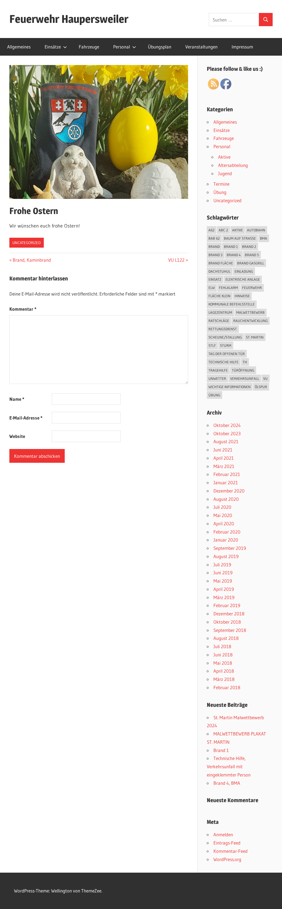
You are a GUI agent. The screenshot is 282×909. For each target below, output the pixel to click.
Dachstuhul (219, 271)
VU (265, 378)
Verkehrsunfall (244, 378)
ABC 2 (223, 230)
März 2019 (223, 597)
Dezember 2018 (229, 613)
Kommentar (22, 309)
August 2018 (226, 638)
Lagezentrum (220, 312)
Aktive (224, 157)
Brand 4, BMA (226, 783)
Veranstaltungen (201, 47)
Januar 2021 (225, 482)
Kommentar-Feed (230, 851)
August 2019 (225, 556)
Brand (214, 246)
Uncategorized (26, 242)
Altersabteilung (233, 165)
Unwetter (217, 378)
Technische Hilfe (223, 362)
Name (16, 399)
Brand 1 (231, 246)
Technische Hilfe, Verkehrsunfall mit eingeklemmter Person (229, 766)
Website (17, 436)
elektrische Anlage (243, 279)
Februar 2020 (226, 532)
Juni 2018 (223, 655)
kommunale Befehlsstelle (231, 304)
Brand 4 (234, 255)
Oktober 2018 (227, 622)
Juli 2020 (222, 507)
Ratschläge (218, 320)
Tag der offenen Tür (226, 353)
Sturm (225, 345)
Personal (121, 47)
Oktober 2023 (227, 433)
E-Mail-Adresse (25, 418)
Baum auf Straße (240, 238)
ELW (211, 287)
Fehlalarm (228, 287)
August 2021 (225, 441)
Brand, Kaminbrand (31, 260)
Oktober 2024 (227, 425)
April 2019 (223, 589)
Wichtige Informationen (229, 387)
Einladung (244, 271)
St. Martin (255, 337)
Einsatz (214, 279)
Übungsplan (159, 47)
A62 (211, 230)
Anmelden (223, 834)
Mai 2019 (222, 581)
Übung (219, 192)
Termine (221, 184)
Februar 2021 (226, 474)
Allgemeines (19, 47)
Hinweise (242, 296)
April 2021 (223, 458)
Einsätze (53, 47)
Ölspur (261, 387)
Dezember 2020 (229, 491)
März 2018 (224, 679)
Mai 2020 (222, 515)
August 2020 (226, 499)
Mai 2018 (222, 663)
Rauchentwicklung (250, 320)
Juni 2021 (222, 450)
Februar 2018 (226, 687)
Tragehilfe (218, 370)
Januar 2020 (225, 540)
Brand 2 (249, 246)
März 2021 (223, 466)
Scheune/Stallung (225, 337)
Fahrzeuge (89, 47)
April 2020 (223, 523)
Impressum (242, 47)
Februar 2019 (226, 605)
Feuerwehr (252, 287)
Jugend (225, 173)
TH (245, 362)
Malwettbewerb (250, 312)
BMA (263, 238)
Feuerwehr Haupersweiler (68, 19)
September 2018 (229, 630)
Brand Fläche (220, 263)
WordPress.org (227, 859)
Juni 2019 (222, 572)
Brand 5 (252, 255)
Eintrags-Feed (226, 843)
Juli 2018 (222, 646)
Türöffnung (243, 370)
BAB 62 (214, 238)
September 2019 (229, 548)
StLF (212, 345)
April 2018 (223, 671)
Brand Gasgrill (250, 263)
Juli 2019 (222, 564)
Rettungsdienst (222, 329)
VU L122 (177, 260)
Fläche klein (219, 296)
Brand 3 (215, 255)
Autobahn (256, 230)
